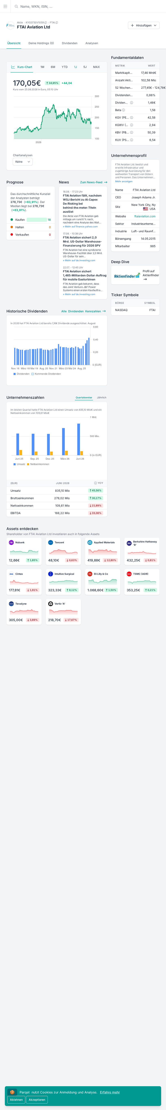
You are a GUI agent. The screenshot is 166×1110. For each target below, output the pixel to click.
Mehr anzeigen (123, 181)
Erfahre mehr (110, 1092)
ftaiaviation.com (144, 216)
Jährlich (101, 397)
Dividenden (69, 43)
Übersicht (13, 43)
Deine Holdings (41, 43)
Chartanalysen (22, 155)
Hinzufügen (143, 25)
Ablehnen (16, 1099)
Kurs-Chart (24, 67)
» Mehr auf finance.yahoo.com (80, 226)
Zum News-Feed (91, 182)
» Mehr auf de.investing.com (79, 260)
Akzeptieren (37, 1099)
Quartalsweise (84, 397)
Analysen (91, 43)
